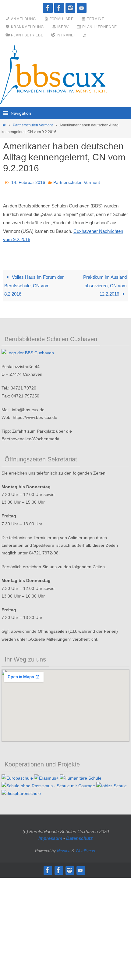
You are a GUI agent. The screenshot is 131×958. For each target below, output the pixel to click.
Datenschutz (79, 836)
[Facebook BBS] (48, 8)
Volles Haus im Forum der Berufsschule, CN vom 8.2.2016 (34, 284)
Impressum (50, 836)
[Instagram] (70, 8)
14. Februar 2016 (28, 181)
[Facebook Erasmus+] (59, 8)
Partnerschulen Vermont (33, 125)
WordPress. (86, 849)
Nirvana (63, 849)
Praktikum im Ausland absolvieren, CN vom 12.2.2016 (105, 284)
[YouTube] (82, 8)
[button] (21, 113)
